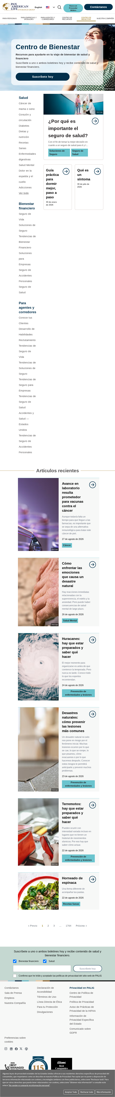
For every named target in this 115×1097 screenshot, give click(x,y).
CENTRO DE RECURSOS (67, 18)
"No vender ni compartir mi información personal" (29, 1085)
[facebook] (16, 1049)
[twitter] (21, 1049)
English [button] (38, 7)
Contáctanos (98, 7)
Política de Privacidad (82, 1001)
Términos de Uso (46, 996)
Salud (52, 961)
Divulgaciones (45, 1012)
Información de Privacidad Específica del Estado (82, 1020)
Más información (104, 1092)
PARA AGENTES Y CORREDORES (48, 18)
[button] (51, 7)
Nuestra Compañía (15, 1003)
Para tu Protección (47, 1007)
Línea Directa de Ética (49, 1001)
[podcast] (26, 1049)
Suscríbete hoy (42, 76)
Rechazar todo (86, 1092)
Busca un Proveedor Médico (73, 8)
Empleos (9, 998)
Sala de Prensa (13, 993)
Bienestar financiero (29, 961)
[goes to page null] (94, 121)
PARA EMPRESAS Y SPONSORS (29, 18)
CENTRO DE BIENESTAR (86, 18)
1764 (68, 926)
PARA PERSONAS (10, 18)
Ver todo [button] (24, 193)
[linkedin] (11, 1049)
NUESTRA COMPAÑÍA (105, 18)
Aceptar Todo (71, 1092)
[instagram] (6, 1049)
